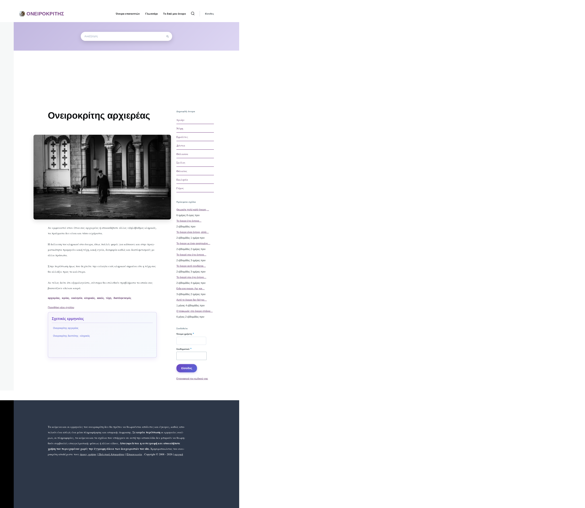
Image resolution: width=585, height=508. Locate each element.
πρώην (180, 120)
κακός (100, 298)
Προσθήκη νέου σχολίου (61, 307)
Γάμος (180, 188)
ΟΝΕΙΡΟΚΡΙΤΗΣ (45, 13)
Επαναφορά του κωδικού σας (192, 378)
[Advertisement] (126, 73)
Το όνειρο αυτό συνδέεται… (191, 266)
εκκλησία (76, 298)
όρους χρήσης (88, 454)
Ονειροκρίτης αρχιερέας (65, 328)
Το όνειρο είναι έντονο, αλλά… (192, 232)
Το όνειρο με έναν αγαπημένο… (193, 243)
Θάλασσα (182, 154)
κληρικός (89, 298)
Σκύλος (180, 162)
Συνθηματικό (183, 349)
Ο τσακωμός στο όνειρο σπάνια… (194, 311)
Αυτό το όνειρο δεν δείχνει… (191, 300)
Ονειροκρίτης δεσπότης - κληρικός (71, 336)
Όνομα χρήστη (184, 334)
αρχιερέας (54, 298)
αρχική (178, 454)
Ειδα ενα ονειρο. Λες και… (190, 288)
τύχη (108, 298)
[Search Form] (193, 13)
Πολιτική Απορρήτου (111, 454)
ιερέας (65, 298)
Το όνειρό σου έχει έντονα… (191, 254)
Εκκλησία (182, 179)
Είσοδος (209, 13)
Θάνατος (181, 171)
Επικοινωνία (134, 454)
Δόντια (180, 145)
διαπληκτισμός (122, 298)
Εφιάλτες (182, 137)
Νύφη (179, 128)
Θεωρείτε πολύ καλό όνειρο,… (192, 209)
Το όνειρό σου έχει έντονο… (191, 277)
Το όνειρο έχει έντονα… (188, 221)
